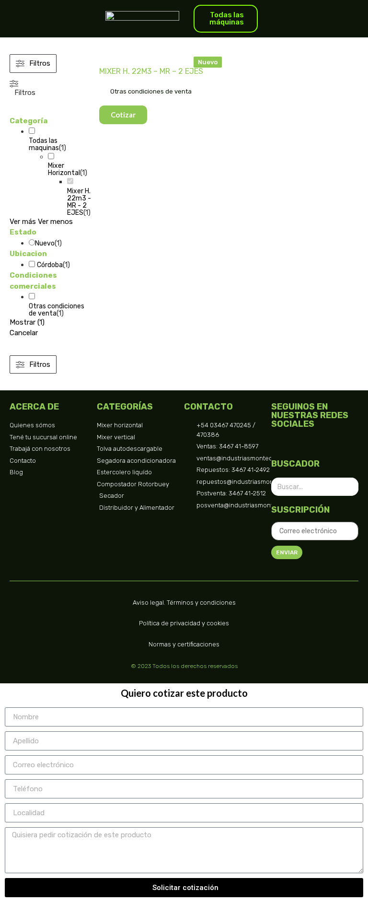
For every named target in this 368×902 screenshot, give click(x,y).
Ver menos (55, 221)
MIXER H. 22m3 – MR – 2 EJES (151, 71)
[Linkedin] (332, 444)
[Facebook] (277, 444)
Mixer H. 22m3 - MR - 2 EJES (79, 202)
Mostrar (27, 322)
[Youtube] (350, 444)
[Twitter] (314, 444)
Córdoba (50, 265)
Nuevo (45, 243)
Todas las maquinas (44, 144)
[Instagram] (295, 444)
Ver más (23, 221)
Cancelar (24, 332)
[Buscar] (349, 487)
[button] (208, 62)
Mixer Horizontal (64, 169)
